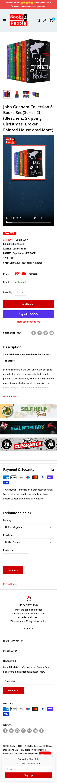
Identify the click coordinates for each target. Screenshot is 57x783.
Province (8, 535)
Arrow (7, 239)
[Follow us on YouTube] (29, 730)
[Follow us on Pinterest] (23, 730)
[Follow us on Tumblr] (41, 730)
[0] (51, 20)
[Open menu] (4, 20)
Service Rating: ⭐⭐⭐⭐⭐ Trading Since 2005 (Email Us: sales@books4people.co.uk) (28, 4)
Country (7, 520)
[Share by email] (51, 332)
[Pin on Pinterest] (39, 332)
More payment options (28, 321)
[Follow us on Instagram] (17, 730)
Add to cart (28, 303)
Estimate (13, 569)
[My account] (44, 20)
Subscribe (13, 690)
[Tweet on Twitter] (45, 332)
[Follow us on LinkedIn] (35, 730)
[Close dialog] (52, 757)
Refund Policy (10, 584)
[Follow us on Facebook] (5, 730)
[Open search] (38, 20)
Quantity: (8, 292)
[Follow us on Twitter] (11, 730)
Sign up (28, 775)
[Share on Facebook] (33, 332)
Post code (8, 550)
